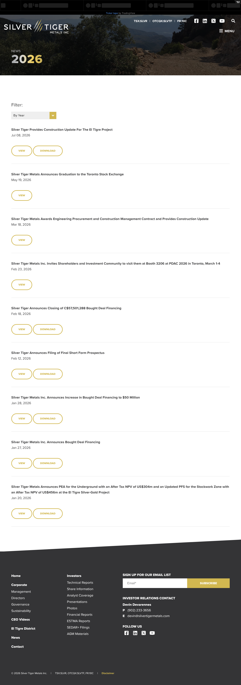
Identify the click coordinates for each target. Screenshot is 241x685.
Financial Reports (79, 614)
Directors (18, 598)
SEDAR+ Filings (78, 627)
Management (21, 591)
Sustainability (21, 610)
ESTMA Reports (78, 621)
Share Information (80, 588)
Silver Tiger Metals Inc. (37, 26)
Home (16, 575)
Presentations (77, 601)
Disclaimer (108, 673)
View (21, 151)
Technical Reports (80, 582)
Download (47, 151)
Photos (72, 608)
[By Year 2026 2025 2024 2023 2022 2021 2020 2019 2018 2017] (33, 115)
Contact (17, 646)
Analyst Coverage (80, 595)
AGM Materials (78, 633)
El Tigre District (23, 628)
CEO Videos (20, 619)
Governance (20, 604)
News (15, 637)
